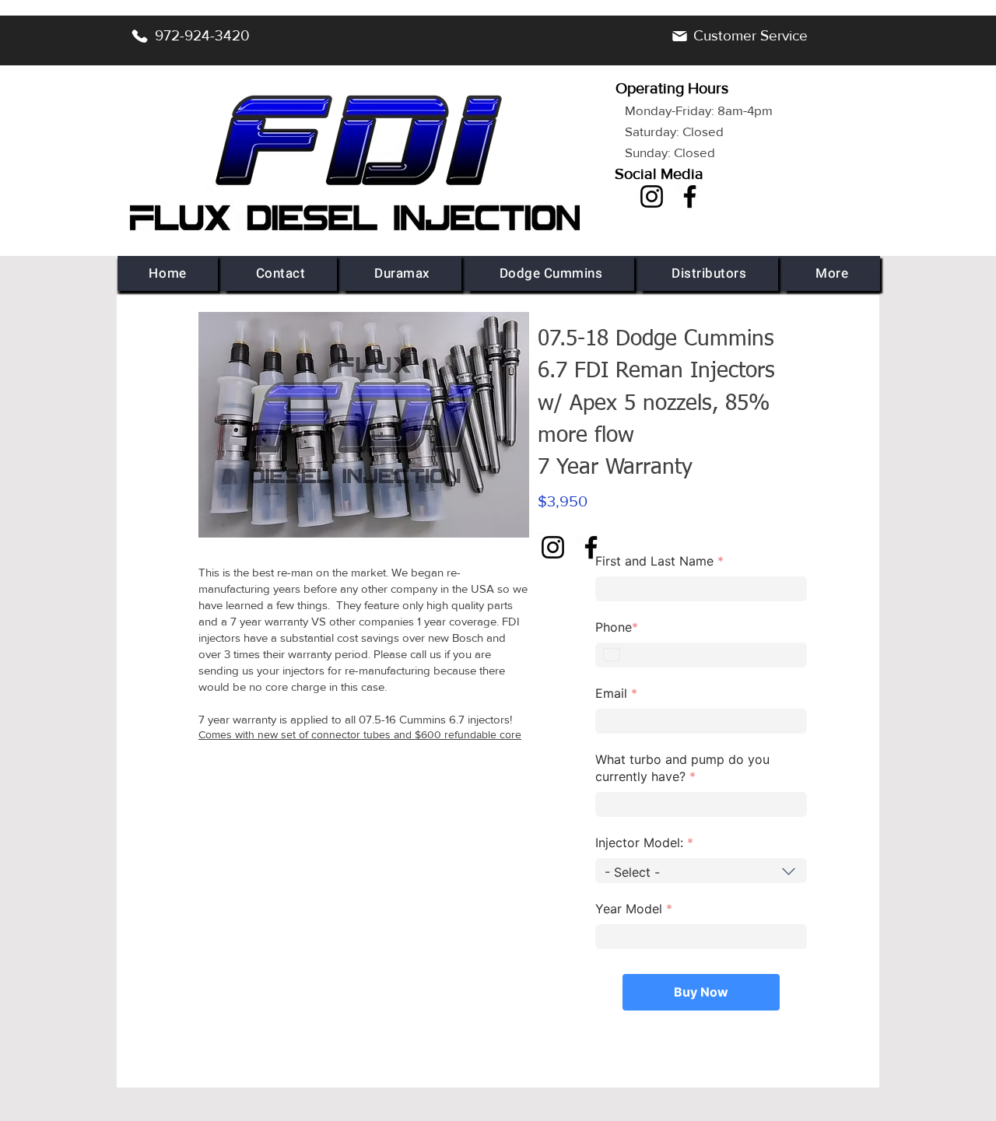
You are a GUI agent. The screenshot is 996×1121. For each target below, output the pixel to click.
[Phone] (139, 36)
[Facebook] (690, 196)
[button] (402, 273)
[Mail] (679, 36)
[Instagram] (652, 196)
